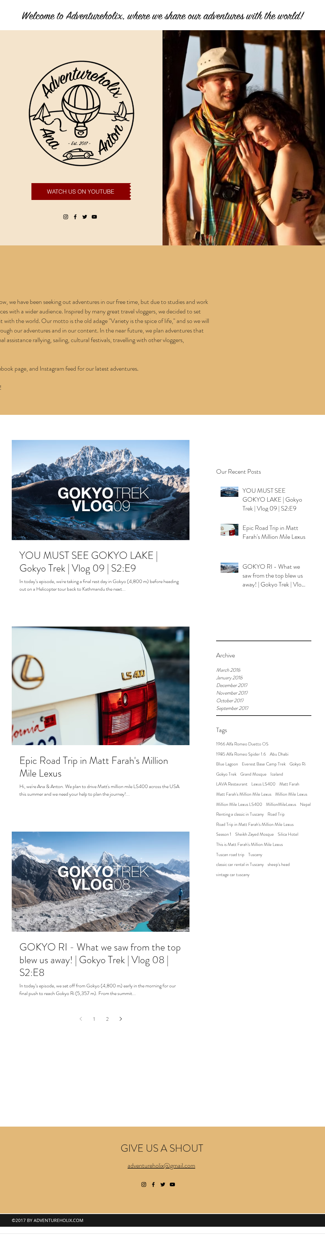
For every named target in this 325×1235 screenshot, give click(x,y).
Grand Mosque (253, 774)
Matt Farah (289, 784)
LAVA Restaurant (232, 784)
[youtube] (94, 217)
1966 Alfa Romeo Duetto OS (242, 744)
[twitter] (85, 217)
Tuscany (255, 855)
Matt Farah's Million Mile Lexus (243, 794)
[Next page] (120, 1019)
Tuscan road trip (230, 855)
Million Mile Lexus (291, 794)
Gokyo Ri (297, 764)
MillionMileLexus (281, 804)
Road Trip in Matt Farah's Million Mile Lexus (255, 824)
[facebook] (75, 217)
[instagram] (66, 217)
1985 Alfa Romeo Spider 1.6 (241, 754)
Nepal (305, 804)
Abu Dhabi (279, 754)
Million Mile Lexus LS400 (239, 804)
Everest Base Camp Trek (264, 764)
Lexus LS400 (263, 784)
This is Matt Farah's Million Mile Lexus (249, 844)
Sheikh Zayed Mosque (254, 834)
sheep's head (279, 864)
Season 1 (223, 834)
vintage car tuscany (232, 875)
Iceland (276, 774)
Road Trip (276, 814)
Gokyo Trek (226, 774)
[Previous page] (80, 1019)
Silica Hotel (288, 834)
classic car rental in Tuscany (240, 864)
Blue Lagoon (227, 764)
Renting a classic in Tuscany (240, 814)
